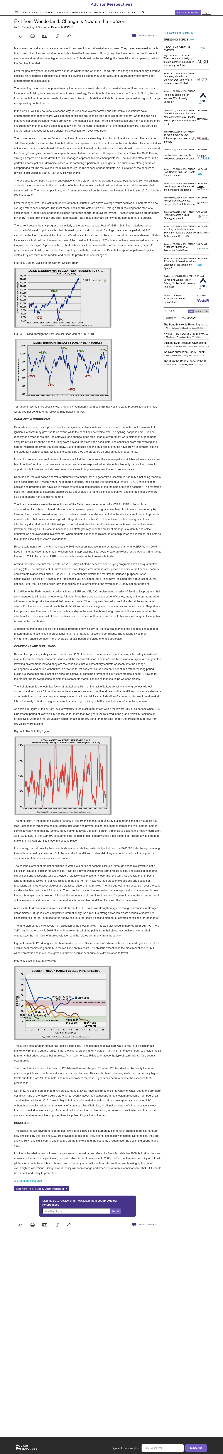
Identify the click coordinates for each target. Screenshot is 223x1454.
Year (206, 311)
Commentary (188, 318)
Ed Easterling (26, 27)
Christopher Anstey (174, 346)
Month (198, 311)
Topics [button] (61, 12)
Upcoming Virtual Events (177, 49)
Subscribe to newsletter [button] (188, 12)
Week (191, 311)
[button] (20, 36)
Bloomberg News (189, 328)
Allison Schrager (173, 328)
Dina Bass (170, 337)
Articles (171, 318)
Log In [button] (207, 12)
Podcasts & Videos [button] (121, 12)
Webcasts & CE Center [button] (87, 12)
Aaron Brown (171, 355)
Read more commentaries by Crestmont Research (41, 1188)
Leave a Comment (147, 35)
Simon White (171, 364)
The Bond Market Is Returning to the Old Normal (193, 324)
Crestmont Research (50, 27)
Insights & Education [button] (36, 12)
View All (193, 39)
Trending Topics (176, 39)
